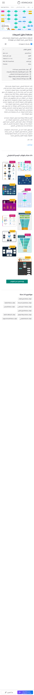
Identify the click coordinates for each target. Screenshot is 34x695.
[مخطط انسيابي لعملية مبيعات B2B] (25, 266)
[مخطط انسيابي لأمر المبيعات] (9, 190)
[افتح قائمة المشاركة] (5, 44)
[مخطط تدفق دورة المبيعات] (9, 221)
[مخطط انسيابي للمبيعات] (25, 180)
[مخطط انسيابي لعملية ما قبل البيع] (9, 171)
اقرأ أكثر (29, 145)
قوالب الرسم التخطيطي (20, 7)
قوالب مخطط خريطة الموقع (24, 315)
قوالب (28, 7)
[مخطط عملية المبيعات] (25, 198)
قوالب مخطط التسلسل (9, 307)
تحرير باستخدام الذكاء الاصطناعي (26, 692)
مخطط (12, 7)
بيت (32, 7)
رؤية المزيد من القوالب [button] (17, 281)
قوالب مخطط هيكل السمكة (24, 303)
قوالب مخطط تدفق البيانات (25, 299)
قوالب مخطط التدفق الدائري (24, 311)
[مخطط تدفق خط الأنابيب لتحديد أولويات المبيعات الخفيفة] (25, 243)
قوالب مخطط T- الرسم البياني (24, 307)
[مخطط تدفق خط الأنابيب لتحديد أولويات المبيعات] (25, 221)
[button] (9, 692)
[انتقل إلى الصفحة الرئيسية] (24, 2)
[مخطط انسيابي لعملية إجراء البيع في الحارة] (9, 236)
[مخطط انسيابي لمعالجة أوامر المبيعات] (9, 205)
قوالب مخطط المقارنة (10, 303)
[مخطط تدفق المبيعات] (25, 166)
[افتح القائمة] (3, 2)
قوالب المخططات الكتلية (9, 315)
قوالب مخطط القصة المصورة (10, 318)
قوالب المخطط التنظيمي (25, 318)
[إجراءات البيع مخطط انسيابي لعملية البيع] (9, 251)
